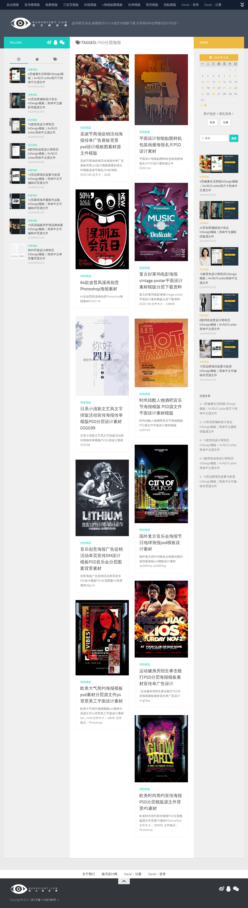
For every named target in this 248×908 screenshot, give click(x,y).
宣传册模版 (32, 5)
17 (202, 88)
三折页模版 (71, 5)
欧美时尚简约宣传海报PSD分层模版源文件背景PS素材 (160, 802)
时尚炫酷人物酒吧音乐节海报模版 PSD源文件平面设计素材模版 (160, 407)
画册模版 (51, 5)
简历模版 (152, 5)
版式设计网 (109, 874)
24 (202, 94)
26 (213, 94)
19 (213, 88)
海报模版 (85, 127)
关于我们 (88, 874)
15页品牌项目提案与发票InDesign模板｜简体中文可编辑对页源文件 (45, 179)
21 (224, 88)
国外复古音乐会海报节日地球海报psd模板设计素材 (160, 543)
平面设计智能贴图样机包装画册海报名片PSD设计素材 (160, 145)
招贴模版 (170, 5)
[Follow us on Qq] (55, 42)
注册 (225, 122)
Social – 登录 (190, 5)
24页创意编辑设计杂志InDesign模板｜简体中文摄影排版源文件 (45, 103)
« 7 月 (203, 105)
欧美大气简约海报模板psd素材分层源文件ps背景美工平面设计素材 (101, 695)
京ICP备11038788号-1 (45, 900)
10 (202, 82)
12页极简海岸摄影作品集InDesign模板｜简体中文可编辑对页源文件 (45, 204)
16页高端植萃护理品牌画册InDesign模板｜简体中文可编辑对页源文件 (45, 229)
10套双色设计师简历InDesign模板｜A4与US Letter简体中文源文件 (42, 128)
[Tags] (55, 59)
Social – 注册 (212, 5)
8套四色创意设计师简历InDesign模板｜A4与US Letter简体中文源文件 (43, 153)
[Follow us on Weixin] (61, 42)
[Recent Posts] (19, 59)
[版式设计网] (49, 42)
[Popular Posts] (37, 59)
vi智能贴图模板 (112, 5)
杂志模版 (13, 5)
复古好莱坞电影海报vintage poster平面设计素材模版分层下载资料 (161, 281)
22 (230, 88)
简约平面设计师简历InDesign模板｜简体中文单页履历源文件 (45, 254)
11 (207, 82)
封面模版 (90, 5)
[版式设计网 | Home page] (39, 23)
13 (218, 82)
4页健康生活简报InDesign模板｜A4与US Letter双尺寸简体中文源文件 (46, 78)
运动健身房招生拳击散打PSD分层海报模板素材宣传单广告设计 (160, 677)
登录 (212, 122)
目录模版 (134, 5)
